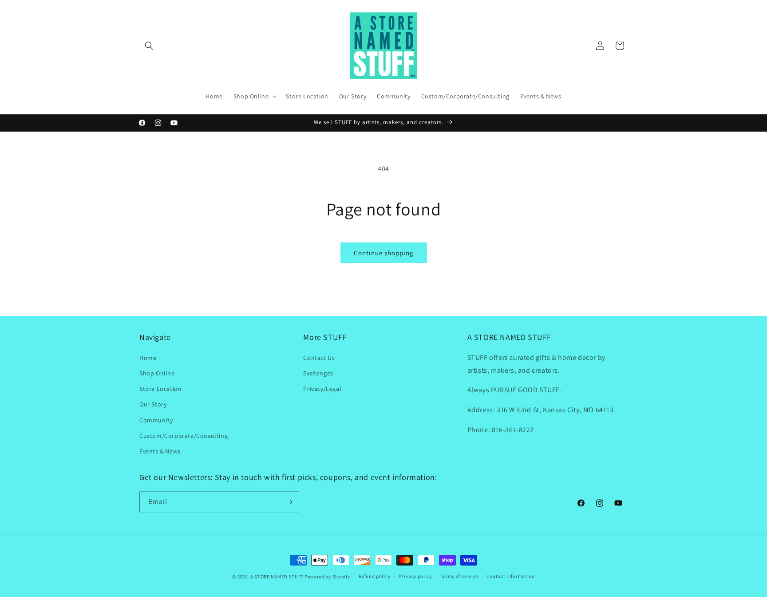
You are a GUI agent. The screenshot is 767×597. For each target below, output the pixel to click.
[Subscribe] (289, 502)
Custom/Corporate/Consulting (183, 435)
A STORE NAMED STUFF (276, 577)
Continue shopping (384, 253)
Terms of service (459, 576)
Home (147, 357)
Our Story (152, 404)
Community (156, 420)
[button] (149, 45)
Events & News (160, 451)
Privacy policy (415, 576)
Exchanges (318, 373)
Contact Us (319, 357)
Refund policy (374, 576)
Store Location (160, 388)
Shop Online (157, 373)
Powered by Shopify (327, 577)
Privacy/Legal (322, 388)
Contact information (510, 576)
